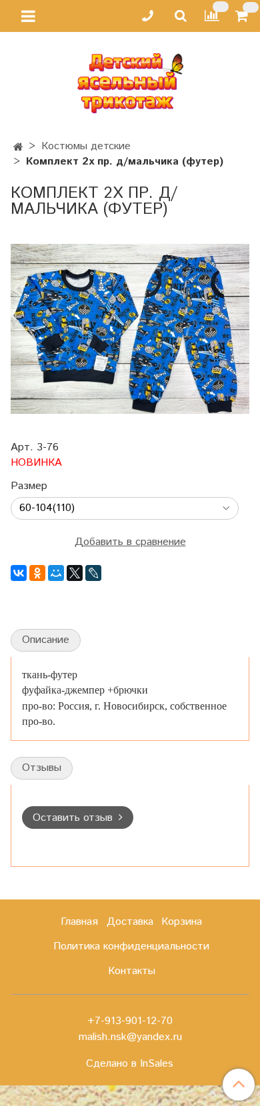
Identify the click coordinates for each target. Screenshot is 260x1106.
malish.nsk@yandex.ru (130, 1037)
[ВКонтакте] (19, 573)
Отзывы (41, 768)
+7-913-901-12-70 (130, 1021)
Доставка (130, 921)
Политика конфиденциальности (131, 946)
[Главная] (18, 147)
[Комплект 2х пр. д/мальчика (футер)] (130, 328)
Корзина (181, 921)
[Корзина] (243, 16)
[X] (75, 573)
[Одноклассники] (37, 573)
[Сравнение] (212, 15)
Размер (29, 486)
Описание (45, 640)
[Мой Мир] (56, 573)
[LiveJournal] (93, 573)
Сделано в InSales (129, 1064)
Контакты (131, 971)
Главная (79, 921)
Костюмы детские (86, 146)
